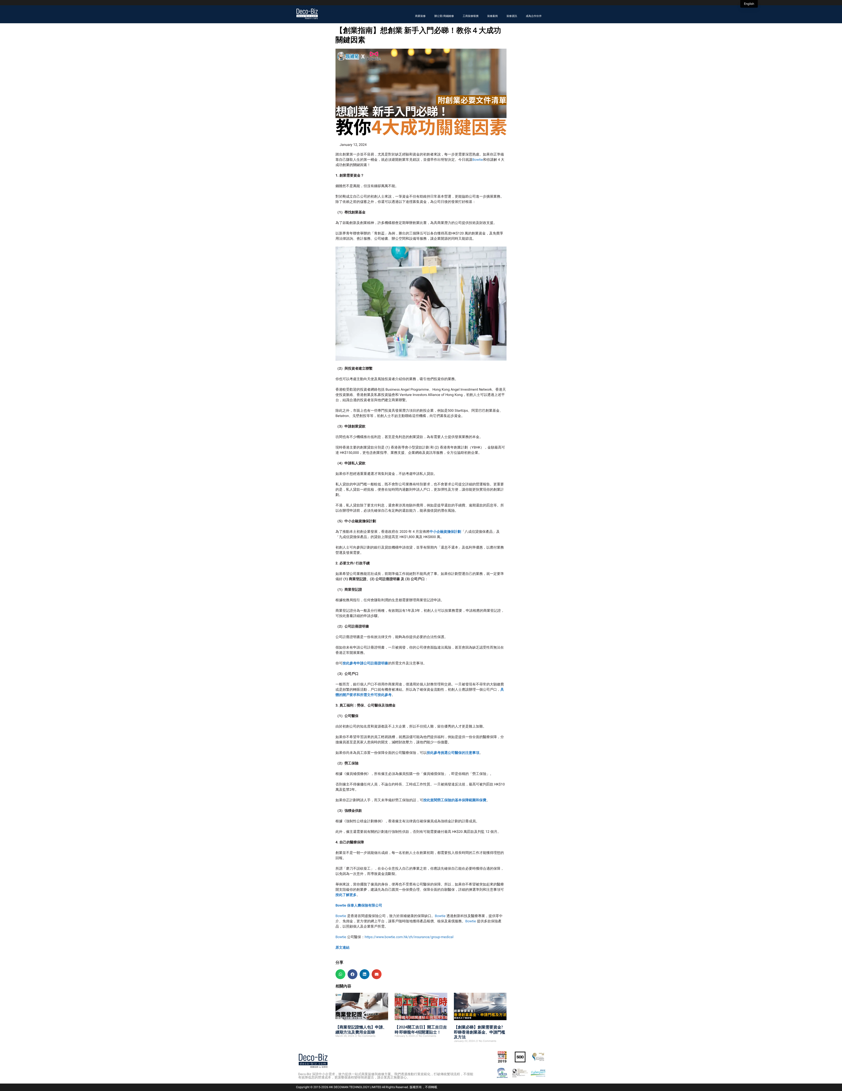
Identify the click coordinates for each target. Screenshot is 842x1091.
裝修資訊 (512, 16)
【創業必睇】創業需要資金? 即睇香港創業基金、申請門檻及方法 (479, 1032)
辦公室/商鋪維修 (444, 16)
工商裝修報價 (470, 16)
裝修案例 (492, 16)
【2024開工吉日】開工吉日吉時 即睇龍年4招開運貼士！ (421, 1029)
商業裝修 (420, 16)
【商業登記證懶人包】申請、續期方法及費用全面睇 (361, 1029)
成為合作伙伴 (534, 16)
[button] (340, 974)
